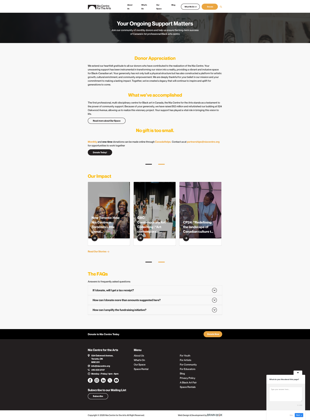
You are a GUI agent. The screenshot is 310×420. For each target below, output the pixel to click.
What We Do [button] (190, 7)
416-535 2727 (98, 370)
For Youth (185, 355)
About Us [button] (129, 7)
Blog (182, 373)
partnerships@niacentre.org (203, 141)
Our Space (139, 364)
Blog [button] (173, 5)
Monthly (92, 141)
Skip (291, 415)
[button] (210, 7)
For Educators (187, 369)
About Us (139, 355)
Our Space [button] (159, 7)
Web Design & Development (191, 415)
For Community (188, 364)
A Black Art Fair (188, 382)
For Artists (185, 360)
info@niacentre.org (100, 366)
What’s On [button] (144, 7)
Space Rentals (188, 386)
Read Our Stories (97, 251)
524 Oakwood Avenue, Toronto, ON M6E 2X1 (102, 358)
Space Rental (141, 369)
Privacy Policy (187, 378)
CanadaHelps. (163, 141)
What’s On (139, 360)
